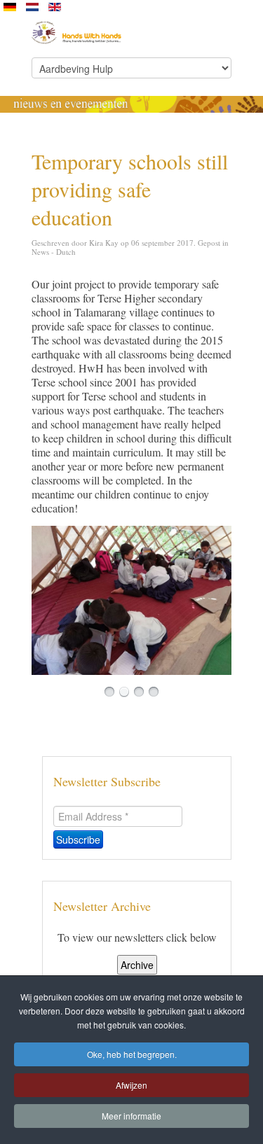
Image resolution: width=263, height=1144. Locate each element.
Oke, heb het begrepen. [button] (132, 1054)
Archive (137, 965)
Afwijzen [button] (131, 1085)
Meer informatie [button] (131, 1116)
